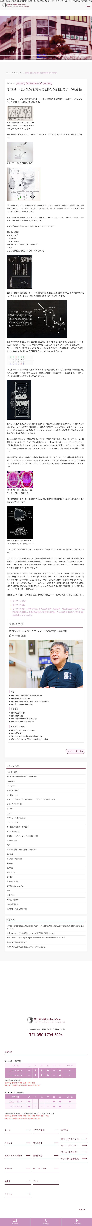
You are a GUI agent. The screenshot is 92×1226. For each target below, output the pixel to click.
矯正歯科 (47, 83)
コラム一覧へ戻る (76, 751)
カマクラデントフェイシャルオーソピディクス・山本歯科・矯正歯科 (15, 5)
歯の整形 (10, 854)
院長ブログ (11, 895)
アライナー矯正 (12, 790)
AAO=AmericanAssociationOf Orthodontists (22, 777)
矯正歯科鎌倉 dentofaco (15, 886)
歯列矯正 (10, 863)
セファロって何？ (19, 601)
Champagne (11, 781)
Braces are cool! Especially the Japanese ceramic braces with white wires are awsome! (36, 938)
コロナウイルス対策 (14, 804)
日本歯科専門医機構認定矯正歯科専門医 (22, 850)
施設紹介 (8, 1168)
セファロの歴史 (18, 605)
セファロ (20, 83)
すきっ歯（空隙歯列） (70, 1158)
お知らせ (8, 1142)
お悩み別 (65, 1129)
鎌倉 (8, 891)
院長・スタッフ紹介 (13, 1155)
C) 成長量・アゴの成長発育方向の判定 (62, 612)
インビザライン (12, 795)
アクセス (8, 1194)
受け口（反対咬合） (69, 1145)
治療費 (7, 1181)
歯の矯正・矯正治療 (34, 83)
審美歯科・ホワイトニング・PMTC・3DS (22, 836)
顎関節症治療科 (12, 904)
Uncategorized (11, 786)
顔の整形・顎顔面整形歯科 (17, 909)
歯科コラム (11, 872)
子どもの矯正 (38, 1129)
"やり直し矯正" (12, 772)
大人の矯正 (37, 1142)
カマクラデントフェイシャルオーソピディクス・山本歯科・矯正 (31, 799)
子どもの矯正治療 (13, 831)
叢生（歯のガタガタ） (70, 1138)
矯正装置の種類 (39, 1168)
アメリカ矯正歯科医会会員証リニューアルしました (26, 947)
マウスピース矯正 (13, 822)
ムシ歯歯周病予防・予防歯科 (18, 827)
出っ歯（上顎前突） (69, 1152)
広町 (8, 845)
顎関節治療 (37, 1155)
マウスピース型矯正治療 (16, 818)
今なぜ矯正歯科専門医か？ (18, 942)
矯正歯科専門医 (12, 881)
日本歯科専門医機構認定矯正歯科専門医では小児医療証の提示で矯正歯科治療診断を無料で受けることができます (45, 927)
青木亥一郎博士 (12, 900)
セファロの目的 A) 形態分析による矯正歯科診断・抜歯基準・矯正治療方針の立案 (45, 609)
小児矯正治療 (12, 840)
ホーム (7, 1129)
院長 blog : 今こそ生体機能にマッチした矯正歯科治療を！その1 (30, 933)
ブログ (36, 1181)
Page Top (82, 1209)
